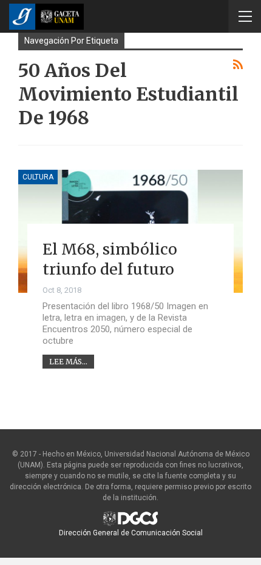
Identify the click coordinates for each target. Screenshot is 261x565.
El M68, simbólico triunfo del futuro (109, 259)
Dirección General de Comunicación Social (131, 533)
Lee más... (68, 361)
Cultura (37, 177)
